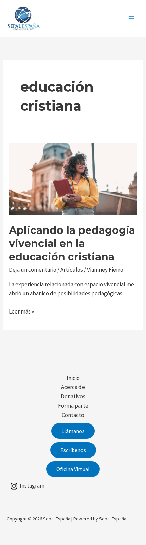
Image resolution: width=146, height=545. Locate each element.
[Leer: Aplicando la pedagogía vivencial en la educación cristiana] (73, 178)
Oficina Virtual (73, 469)
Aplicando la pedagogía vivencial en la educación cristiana (72, 243)
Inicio (73, 378)
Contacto (73, 415)
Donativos (73, 396)
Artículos (71, 269)
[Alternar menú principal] (132, 18)
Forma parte (73, 406)
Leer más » (21, 311)
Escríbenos (73, 450)
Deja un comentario (32, 269)
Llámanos (73, 431)
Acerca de (73, 387)
